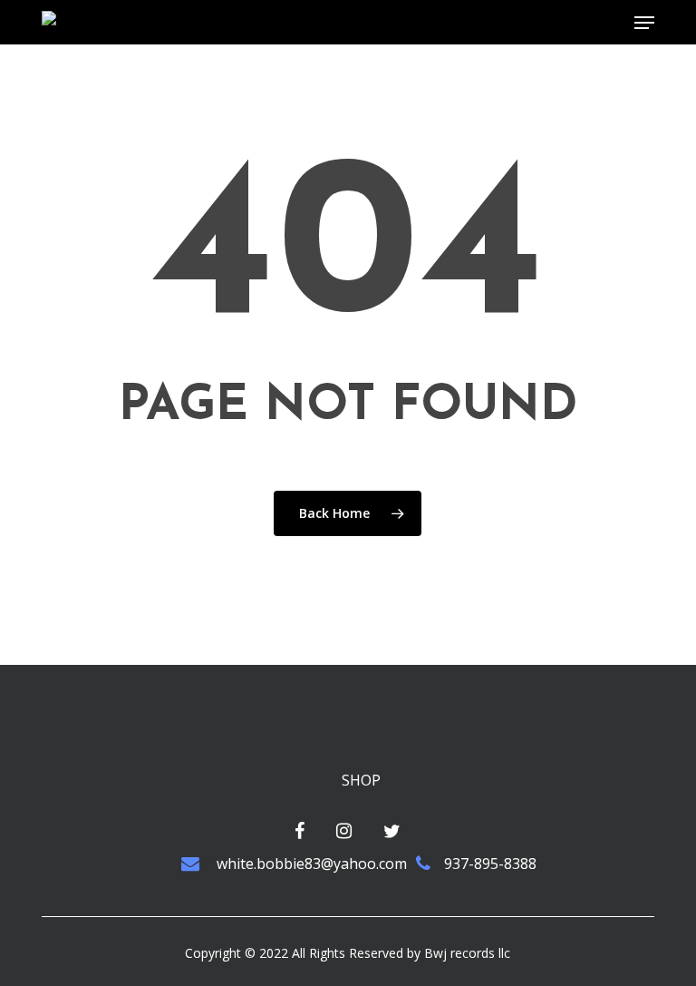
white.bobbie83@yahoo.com (310, 864)
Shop (361, 780)
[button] (644, 23)
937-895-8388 (490, 864)
